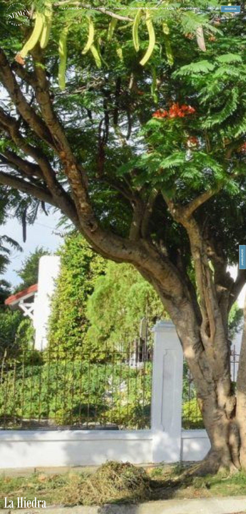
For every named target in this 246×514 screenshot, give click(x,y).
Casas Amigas (99, 8)
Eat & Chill (169, 8)
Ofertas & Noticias (144, 8)
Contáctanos (190, 8)
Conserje (120, 8)
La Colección (72, 8)
